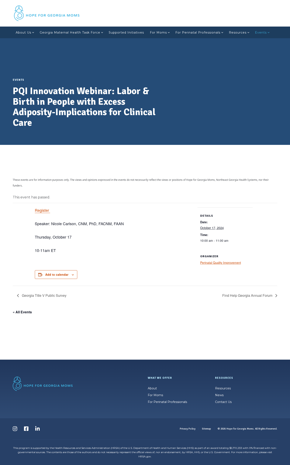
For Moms (158, 32)
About (152, 388)
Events (261, 32)
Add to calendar (56, 274)
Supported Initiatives (126, 32)
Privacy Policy (188, 428)
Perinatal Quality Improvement (220, 262)
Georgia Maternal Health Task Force (70, 32)
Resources (237, 32)
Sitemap (206, 428)
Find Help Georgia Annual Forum (247, 295)
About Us (23, 32)
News (219, 395)
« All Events (22, 312)
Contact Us (223, 402)
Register (42, 210)
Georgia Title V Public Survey (43, 295)
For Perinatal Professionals (197, 32)
